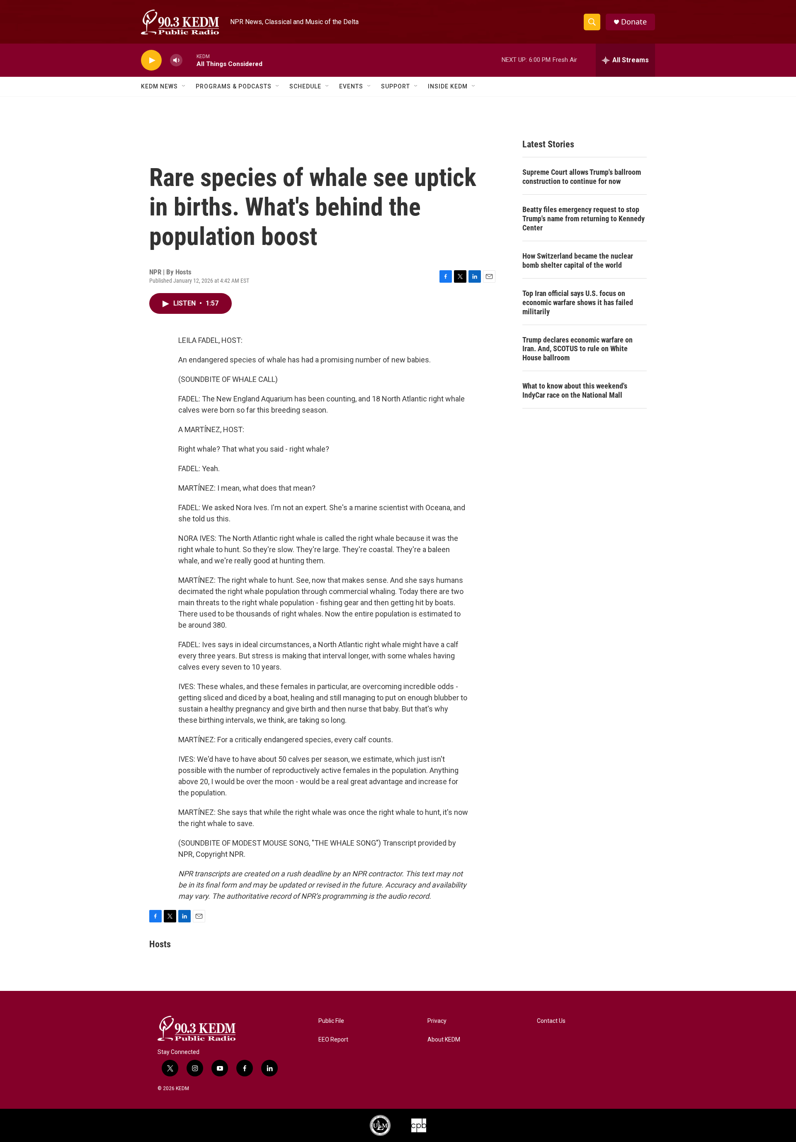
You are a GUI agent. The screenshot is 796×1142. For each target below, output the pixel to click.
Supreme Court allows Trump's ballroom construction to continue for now (581, 177)
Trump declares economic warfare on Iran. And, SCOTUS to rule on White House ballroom (577, 348)
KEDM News (159, 86)
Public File (331, 1021)
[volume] (176, 60)
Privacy (437, 1021)
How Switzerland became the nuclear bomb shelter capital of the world (577, 260)
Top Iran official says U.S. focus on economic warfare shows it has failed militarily (577, 302)
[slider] (189, 60)
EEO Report (333, 1040)
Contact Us (551, 1021)
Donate (634, 21)
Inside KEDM (448, 86)
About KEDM (443, 1040)
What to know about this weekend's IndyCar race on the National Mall (574, 390)
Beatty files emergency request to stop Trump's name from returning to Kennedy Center (583, 218)
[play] (151, 60)
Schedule (305, 86)
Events (351, 86)
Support (395, 86)
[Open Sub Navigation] (184, 86)
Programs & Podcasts (234, 86)
